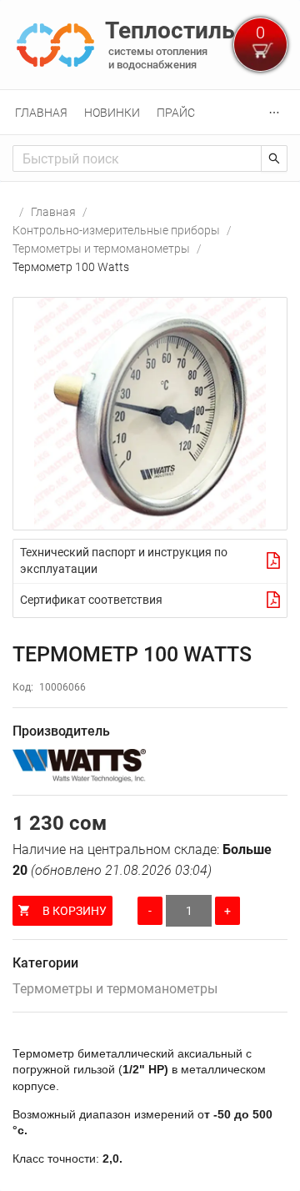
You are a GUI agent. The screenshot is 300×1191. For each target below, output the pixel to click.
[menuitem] (41, 112)
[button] (150, 413)
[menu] (150, 112)
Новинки (112, 112)
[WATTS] (150, 765)
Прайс (176, 112)
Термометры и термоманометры (101, 248)
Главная (41, 112)
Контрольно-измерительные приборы (116, 230)
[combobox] (137, 158)
